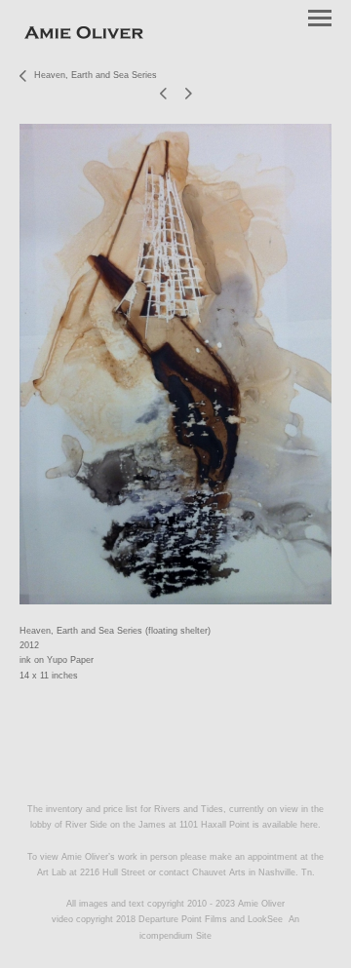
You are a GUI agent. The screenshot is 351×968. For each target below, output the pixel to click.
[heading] (83, 35)
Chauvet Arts (220, 872)
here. (310, 825)
